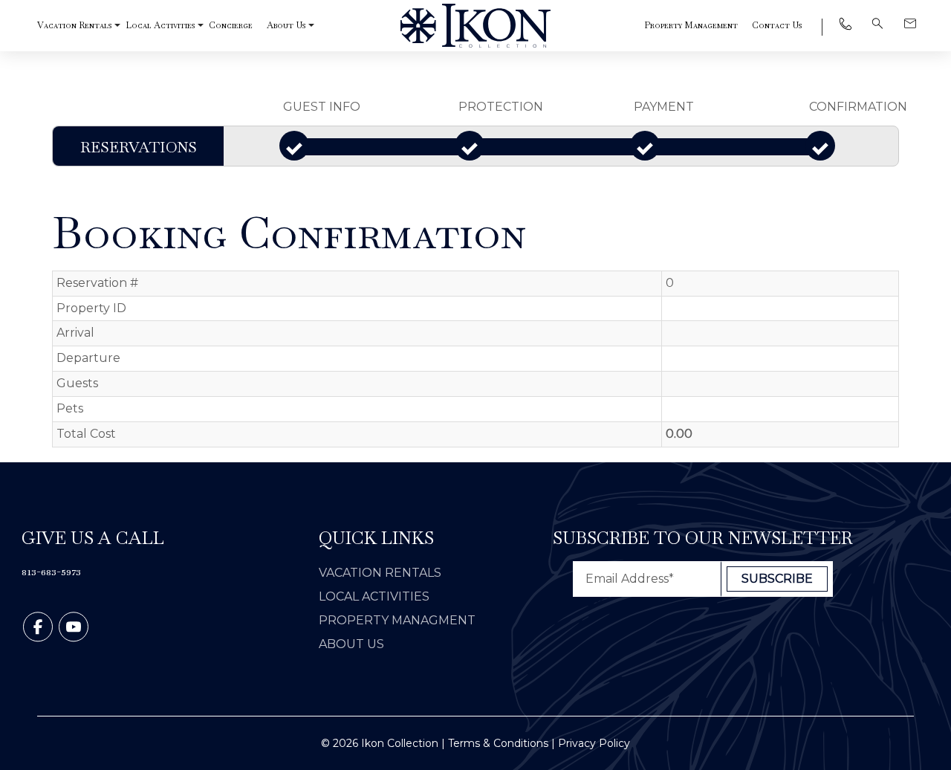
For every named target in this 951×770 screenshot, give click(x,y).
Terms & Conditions (498, 743)
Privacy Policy (594, 743)
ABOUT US (351, 644)
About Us (286, 25)
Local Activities (160, 25)
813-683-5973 (51, 571)
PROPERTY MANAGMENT (397, 620)
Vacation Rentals (74, 25)
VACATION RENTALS (380, 573)
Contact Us (777, 25)
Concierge (231, 25)
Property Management (691, 25)
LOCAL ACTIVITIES (374, 596)
